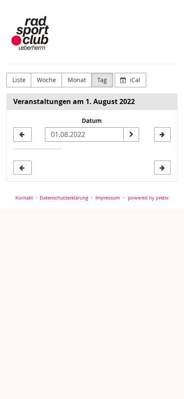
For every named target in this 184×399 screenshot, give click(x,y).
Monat (77, 80)
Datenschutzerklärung (64, 197)
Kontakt (24, 197)
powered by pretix (148, 197)
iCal (134, 80)
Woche (46, 80)
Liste (19, 80)
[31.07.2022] (22, 134)
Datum (92, 120)
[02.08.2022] (162, 134)
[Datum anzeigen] (131, 134)
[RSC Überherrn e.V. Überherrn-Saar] (32, 34)
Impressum (107, 197)
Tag (102, 80)
